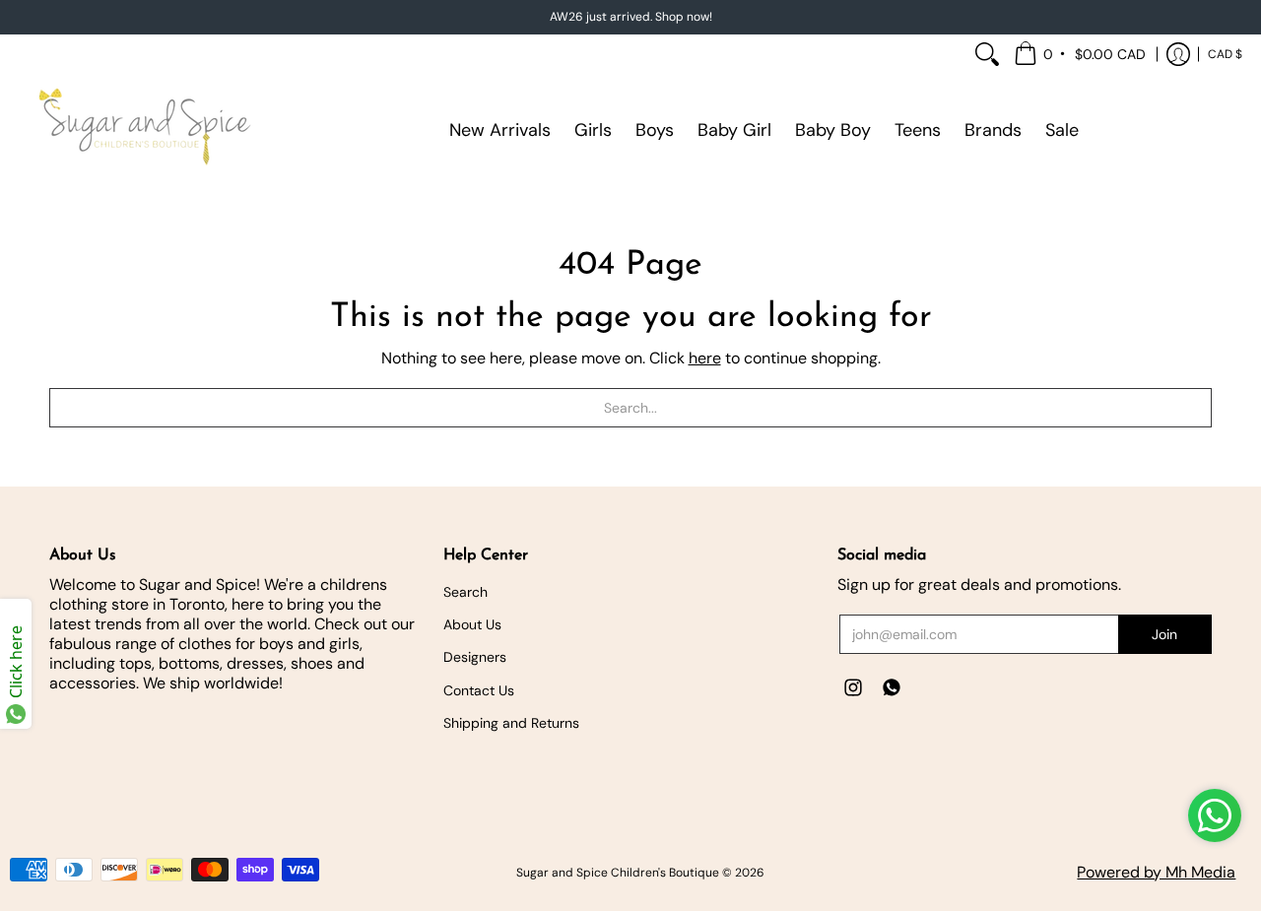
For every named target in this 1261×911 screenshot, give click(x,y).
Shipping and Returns (511, 723)
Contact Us (478, 690)
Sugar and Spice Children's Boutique (617, 872)
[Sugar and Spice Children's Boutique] (143, 130)
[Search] (987, 54)
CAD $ (1225, 54)
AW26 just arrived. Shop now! (631, 17)
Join (1164, 634)
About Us (472, 624)
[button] (1081, 54)
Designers (474, 657)
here (705, 358)
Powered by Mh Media (1156, 872)
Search (465, 592)
